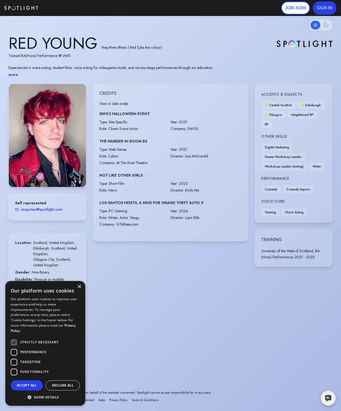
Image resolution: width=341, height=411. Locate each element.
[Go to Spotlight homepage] (21, 8)
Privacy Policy (118, 400)
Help (101, 400)
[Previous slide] (17, 140)
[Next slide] (77, 140)
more (13, 74)
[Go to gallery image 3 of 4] (50, 173)
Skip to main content (58, 8)
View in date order (113, 103)
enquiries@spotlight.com (42, 209)
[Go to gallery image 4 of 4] (53, 173)
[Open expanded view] (77, 92)
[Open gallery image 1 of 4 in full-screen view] (47, 135)
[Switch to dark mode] (320, 25)
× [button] (79, 287)
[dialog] (45, 343)
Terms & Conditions (145, 400)
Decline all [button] (63, 385)
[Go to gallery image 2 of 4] (47, 173)
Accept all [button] (27, 385)
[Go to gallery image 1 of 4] (43, 173)
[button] (324, 8)
